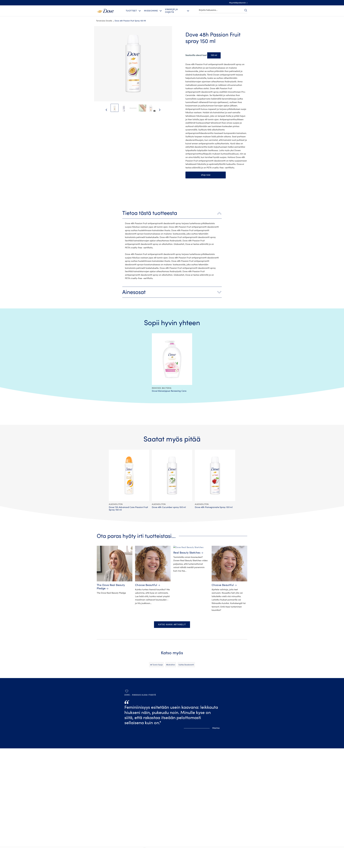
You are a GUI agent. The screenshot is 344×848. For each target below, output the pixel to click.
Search (245, 10)
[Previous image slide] (104, 110)
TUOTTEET (131, 11)
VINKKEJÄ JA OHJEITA (171, 10)
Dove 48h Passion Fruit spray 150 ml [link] (130, 21)
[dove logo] (105, 10)
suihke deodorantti (186, 665)
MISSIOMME (151, 11)
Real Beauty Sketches (186, 552)
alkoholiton (170, 665)
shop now (205, 175)
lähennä (96, 33)
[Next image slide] (162, 110)
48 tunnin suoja (156, 665)
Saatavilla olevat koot (196, 55)
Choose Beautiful (146, 585)
